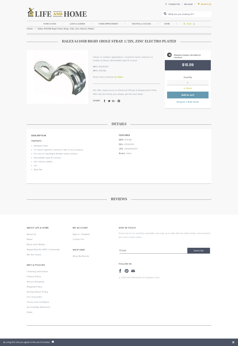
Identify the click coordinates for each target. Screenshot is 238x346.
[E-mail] (133, 271)
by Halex (118, 77)
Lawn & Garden (77, 23)
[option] (57, 77)
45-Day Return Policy (37, 291)
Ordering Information (37, 271)
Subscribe (199, 250)
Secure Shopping (35, 281)
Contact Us (78, 239)
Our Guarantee (34, 297)
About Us (31, 234)
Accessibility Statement (38, 307)
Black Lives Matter (36, 244)
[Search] (165, 13)
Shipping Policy (34, 286)
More (167, 23)
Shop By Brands (81, 256)
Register (86, 234)
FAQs (29, 312)
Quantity (188, 77)
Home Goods (49, 23)
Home (30, 28)
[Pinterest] (127, 271)
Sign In (76, 234)
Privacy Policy (34, 276)
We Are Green (34, 254)
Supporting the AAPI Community (43, 249)
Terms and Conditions (38, 302)
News (30, 239)
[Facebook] (120, 271)
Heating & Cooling (141, 23)
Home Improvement (108, 23)
